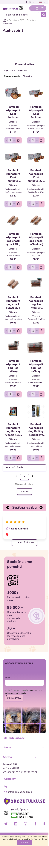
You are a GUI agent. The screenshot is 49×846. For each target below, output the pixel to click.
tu (45, 839)
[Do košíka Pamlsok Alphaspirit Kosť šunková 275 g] (42, 204)
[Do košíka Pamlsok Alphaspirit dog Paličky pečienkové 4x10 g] (42, 458)
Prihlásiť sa (14, 698)
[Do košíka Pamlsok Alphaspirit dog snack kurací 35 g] (19, 331)
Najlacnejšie (9, 70)
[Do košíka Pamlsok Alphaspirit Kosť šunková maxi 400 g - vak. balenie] (42, 140)
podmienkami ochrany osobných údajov (23, 691)
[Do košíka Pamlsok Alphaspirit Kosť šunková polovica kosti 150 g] (19, 140)
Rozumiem (25, 843)
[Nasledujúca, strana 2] (24, 477)
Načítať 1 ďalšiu (15, 467)
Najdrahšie (23, 70)
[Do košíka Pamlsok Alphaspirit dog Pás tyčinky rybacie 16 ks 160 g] (42, 331)
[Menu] (42, 8)
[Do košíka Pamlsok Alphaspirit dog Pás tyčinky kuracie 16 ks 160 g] (42, 394)
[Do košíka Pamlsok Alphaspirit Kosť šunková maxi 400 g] (19, 204)
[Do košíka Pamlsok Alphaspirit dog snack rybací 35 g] (19, 267)
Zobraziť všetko (24, 542)
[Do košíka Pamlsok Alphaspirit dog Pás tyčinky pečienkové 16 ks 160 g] (19, 394)
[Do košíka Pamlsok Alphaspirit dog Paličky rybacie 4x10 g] (19, 458)
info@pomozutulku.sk (20, 792)
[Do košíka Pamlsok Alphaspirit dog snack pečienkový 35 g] (42, 267)
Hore (25, 491)
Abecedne (27, 76)
